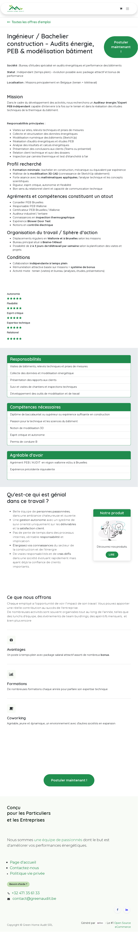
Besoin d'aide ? (18, 884)
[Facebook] (117, 909)
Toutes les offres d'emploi (31, 22)
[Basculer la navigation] (127, 8)
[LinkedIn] (126, 909)
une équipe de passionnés (58, 840)
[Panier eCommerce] (121, 8)
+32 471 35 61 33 (26, 893)
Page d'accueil (23, 862)
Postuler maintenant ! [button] (121, 47)
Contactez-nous (24, 868)
